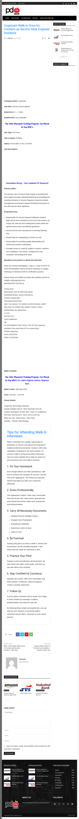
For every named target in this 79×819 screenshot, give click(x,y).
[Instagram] (66, 3)
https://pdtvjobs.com (24, 661)
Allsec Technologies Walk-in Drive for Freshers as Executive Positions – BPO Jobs (14, 648)
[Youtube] (74, 3)
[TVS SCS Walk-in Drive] (27, 686)
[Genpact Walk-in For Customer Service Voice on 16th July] (56, 50)
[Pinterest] (27, 634)
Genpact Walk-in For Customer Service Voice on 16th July (67, 50)
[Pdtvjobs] (5, 38)
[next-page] (8, 700)
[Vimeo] (71, 3)
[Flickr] (63, 804)
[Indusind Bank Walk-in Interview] (43, 686)
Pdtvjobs (10, 38)
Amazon (6, 690)
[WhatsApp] (31, 634)
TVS (21, 690)
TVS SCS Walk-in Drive (26, 693)
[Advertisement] (27, 57)
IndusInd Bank (40, 690)
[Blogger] (55, 804)
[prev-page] (5, 700)
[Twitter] (69, 3)
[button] (73, 18)
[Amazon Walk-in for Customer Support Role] (11, 686)
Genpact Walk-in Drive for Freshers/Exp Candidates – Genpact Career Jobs (41, 648)
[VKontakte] (72, 804)
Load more (64, 56)
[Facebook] (63, 3)
